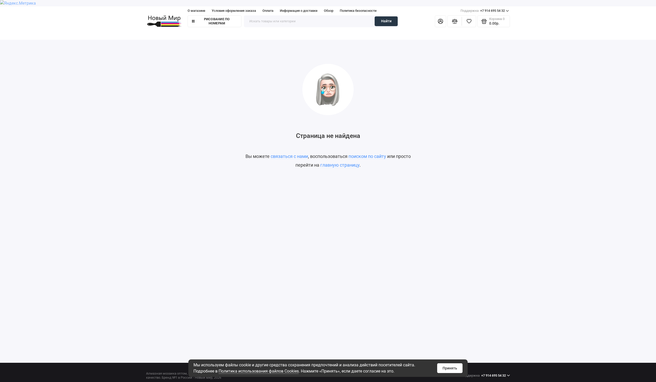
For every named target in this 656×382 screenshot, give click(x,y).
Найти (386, 21)
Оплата (267, 11)
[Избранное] (469, 21)
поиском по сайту (367, 156)
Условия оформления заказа (234, 11)
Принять (450, 368)
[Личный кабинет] (440, 21)
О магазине (196, 11)
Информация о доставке (298, 11)
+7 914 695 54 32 (482, 11)
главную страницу (340, 165)
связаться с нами (289, 156)
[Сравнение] (455, 21)
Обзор (328, 11)
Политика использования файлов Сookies (259, 371)
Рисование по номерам (217, 21)
